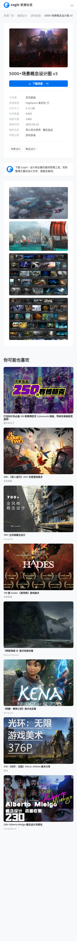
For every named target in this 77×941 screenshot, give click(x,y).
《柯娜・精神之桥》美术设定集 (20, 708)
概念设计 (31, 149)
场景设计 (16, 149)
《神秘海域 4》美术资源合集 (18, 650)
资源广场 (9, 15)
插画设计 (22, 15)
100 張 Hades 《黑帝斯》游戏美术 (21, 593)
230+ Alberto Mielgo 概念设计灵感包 (23, 824)
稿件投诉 (48, 129)
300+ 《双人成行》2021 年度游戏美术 (23, 477)
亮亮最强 (31, 97)
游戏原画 (36, 15)
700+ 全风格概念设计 (14, 535)
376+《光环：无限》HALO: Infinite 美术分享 (27, 766)
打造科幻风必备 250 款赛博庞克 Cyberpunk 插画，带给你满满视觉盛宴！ (38, 417)
